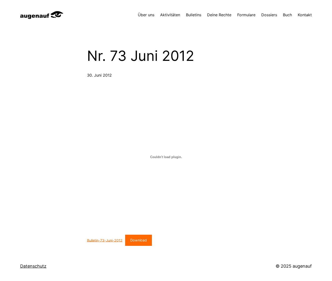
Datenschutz (33, 266)
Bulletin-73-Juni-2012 (104, 240)
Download (138, 240)
